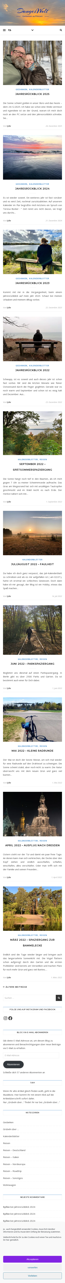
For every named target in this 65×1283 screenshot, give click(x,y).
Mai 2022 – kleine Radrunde (33, 750)
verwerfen (32, 1267)
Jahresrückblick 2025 (32, 94)
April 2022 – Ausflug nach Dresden (32, 845)
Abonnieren (13, 1064)
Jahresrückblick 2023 (32, 283)
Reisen (43, 459)
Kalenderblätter (39, 89)
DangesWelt (32, 10)
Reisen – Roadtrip (12, 1170)
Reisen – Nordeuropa (14, 1164)
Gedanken (21, 89)
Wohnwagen (9, 1184)
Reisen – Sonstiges (13, 1178)
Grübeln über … (11, 1129)
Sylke (9, 126)
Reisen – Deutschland (14, 1150)
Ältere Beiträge (16, 987)
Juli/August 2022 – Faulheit (32, 564)
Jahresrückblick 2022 (32, 370)
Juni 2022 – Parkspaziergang (32, 663)
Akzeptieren (32, 1259)
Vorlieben (32, 1275)
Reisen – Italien (11, 1157)
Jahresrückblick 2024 (32, 188)
